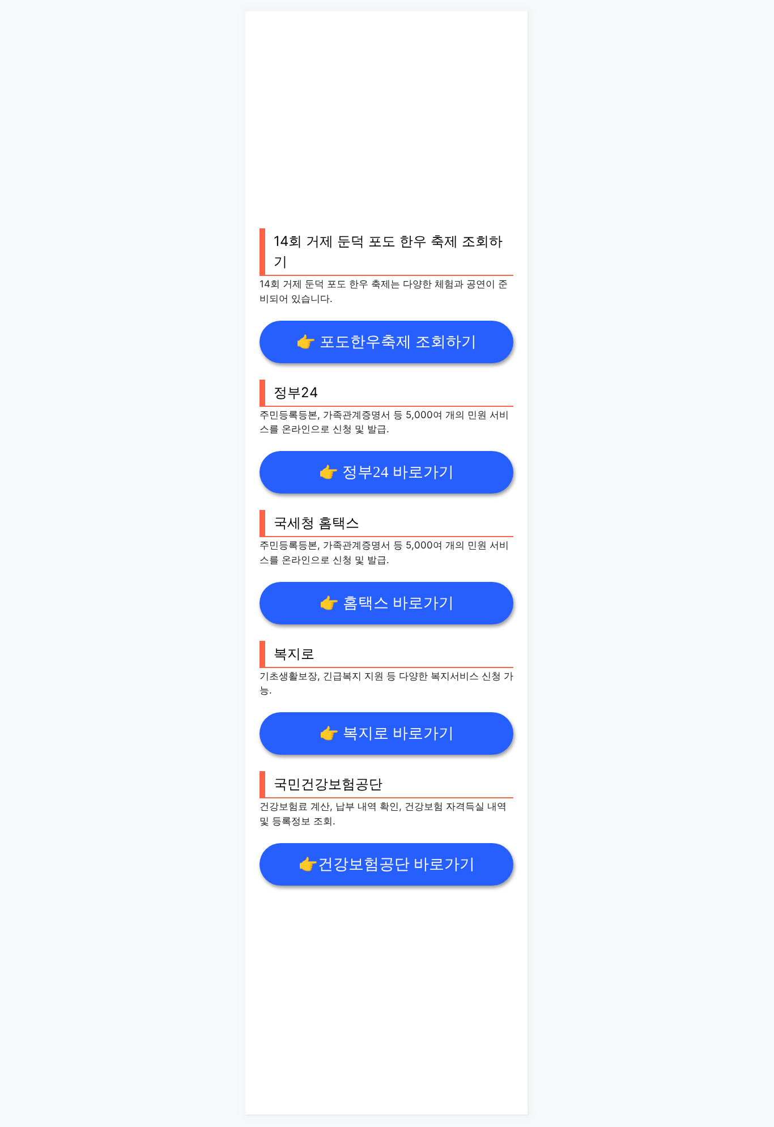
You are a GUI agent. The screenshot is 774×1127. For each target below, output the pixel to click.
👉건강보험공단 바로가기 (387, 864)
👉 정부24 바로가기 (386, 471)
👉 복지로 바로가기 (387, 733)
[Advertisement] (386, 132)
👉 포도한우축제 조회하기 (386, 341)
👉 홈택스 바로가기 (387, 602)
